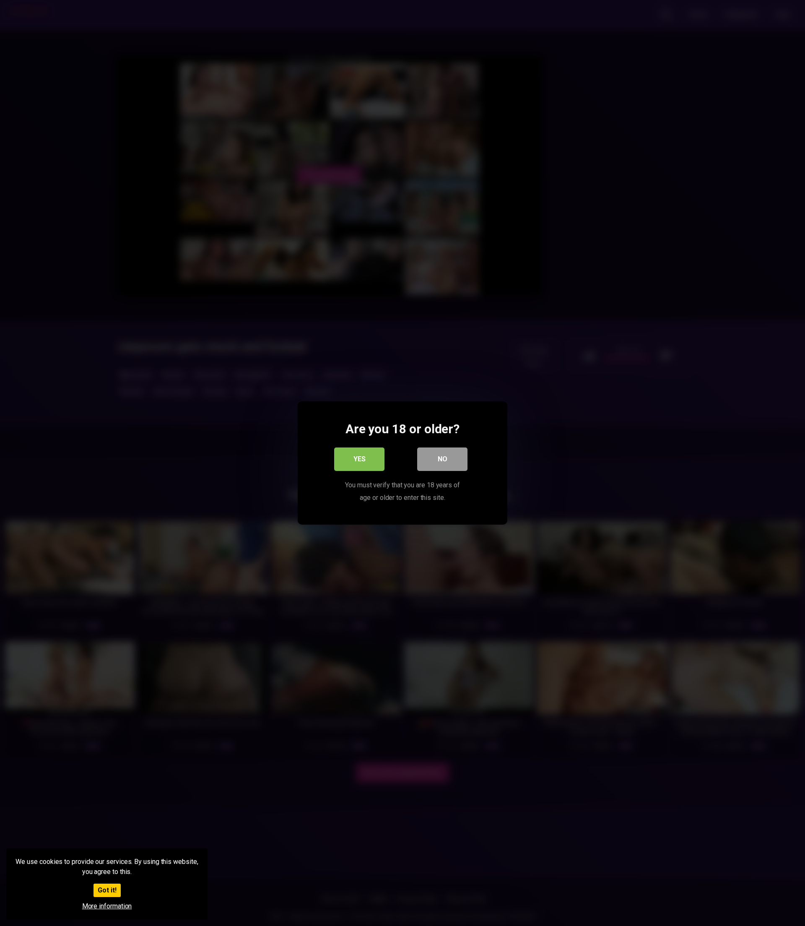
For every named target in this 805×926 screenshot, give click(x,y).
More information (107, 906)
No (442, 459)
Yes (359, 459)
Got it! (107, 890)
